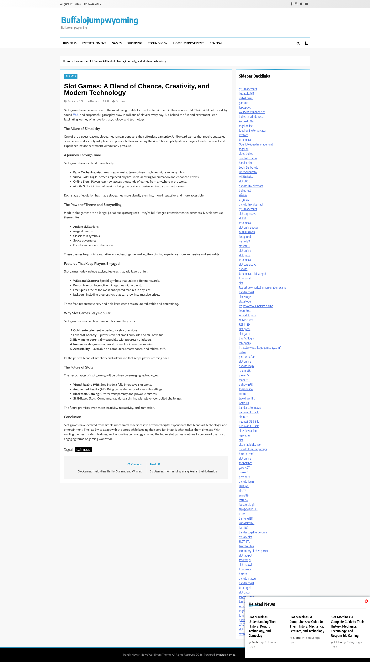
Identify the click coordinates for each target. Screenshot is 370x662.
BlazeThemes (227, 654)
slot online (245, 250)
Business (70, 43)
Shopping (134, 43)
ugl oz (242, 352)
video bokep (246, 153)
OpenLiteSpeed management (256, 144)
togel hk (243, 149)
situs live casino (248, 431)
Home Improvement (188, 43)
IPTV (242, 514)
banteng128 (246, 518)
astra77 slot (245, 537)
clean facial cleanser (250, 444)
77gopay (244, 200)
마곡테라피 (246, 177)
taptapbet (245, 107)
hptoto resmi (246, 454)
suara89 (244, 495)
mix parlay (245, 343)
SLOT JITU (245, 541)
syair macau (83, 449)
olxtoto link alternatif (251, 186)
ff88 (76, 115)
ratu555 (243, 500)
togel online (246, 126)
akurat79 (244, 417)
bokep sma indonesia (251, 117)
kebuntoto (245, 311)
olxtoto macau (247, 578)
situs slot (244, 606)
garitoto (243, 103)
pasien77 (244, 375)
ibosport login (247, 505)
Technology (157, 43)
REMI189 (244, 324)
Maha (256, 642)
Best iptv (244, 486)
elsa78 (242, 491)
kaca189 (243, 528)
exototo (243, 135)
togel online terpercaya (252, 130)
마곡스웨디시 (248, 509)
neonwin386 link (249, 412)
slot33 (242, 218)
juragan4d (245, 237)
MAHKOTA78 (247, 232)
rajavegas (244, 435)
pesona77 (244, 477)
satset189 (244, 246)
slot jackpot (259, 274)
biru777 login (246, 338)
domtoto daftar (248, 158)
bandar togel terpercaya (253, 532)
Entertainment (94, 43)
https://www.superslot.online (256, 306)
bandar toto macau (250, 408)
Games (117, 43)
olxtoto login (246, 366)
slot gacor (244, 255)
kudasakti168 (246, 93)
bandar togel (246, 292)
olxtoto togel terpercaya (253, 449)
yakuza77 (244, 468)
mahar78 (244, 380)
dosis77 (243, 472)
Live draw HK (247, 398)
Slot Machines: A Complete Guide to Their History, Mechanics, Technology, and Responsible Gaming (347, 626)
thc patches (245, 463)
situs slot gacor (247, 315)
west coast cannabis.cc (252, 112)
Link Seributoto (248, 172)
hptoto (243, 574)
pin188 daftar (247, 357)
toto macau (245, 140)
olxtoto (243, 269)
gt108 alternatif (248, 89)
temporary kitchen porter (253, 551)
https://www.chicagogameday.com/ (260, 347)
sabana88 (245, 371)
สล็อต (243, 195)
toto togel (245, 278)
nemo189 (244, 241)
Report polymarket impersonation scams (262, 287)
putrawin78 (246, 384)
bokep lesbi (245, 190)
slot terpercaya (247, 214)
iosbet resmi (246, 98)
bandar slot (245, 163)
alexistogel (245, 297)
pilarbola (244, 620)
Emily (71, 101)
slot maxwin (246, 565)
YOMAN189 (246, 320)
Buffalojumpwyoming (99, 19)
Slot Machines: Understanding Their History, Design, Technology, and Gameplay (263, 626)
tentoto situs (246, 546)
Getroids (244, 403)
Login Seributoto (248, 167)
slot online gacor (248, 227)
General (215, 43)
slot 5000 (244, 181)
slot (241, 283)
